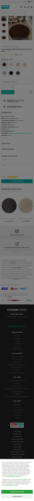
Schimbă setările (17, 496)
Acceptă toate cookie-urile (17, 491)
